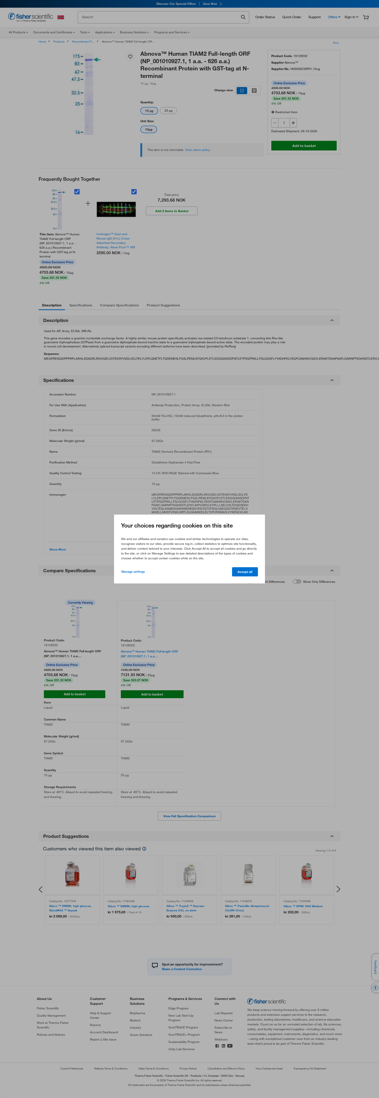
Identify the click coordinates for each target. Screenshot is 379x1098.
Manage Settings (133, 572)
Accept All (245, 572)
